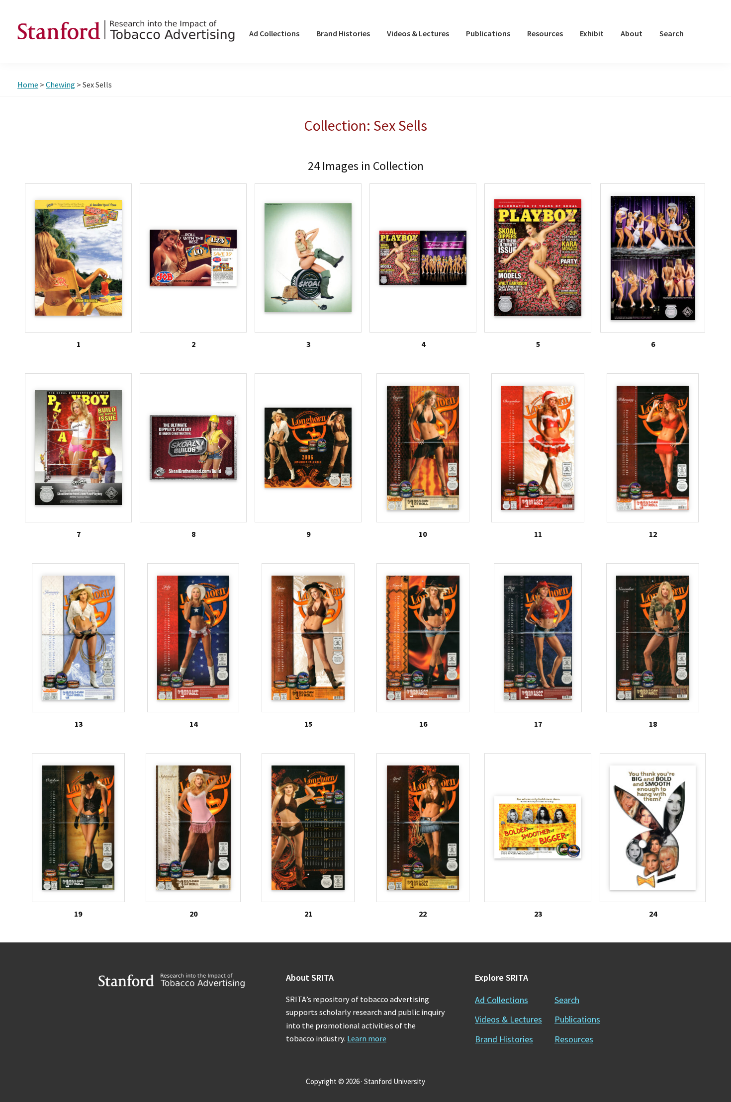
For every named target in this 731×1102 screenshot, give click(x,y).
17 (538, 724)
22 (423, 914)
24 (653, 914)
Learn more (366, 1038)
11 (538, 534)
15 (308, 724)
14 (193, 724)
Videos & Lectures (508, 1019)
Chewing (60, 84)
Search (566, 1000)
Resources (573, 1039)
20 (193, 914)
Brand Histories (504, 1039)
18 (653, 724)
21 (308, 914)
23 (538, 914)
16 (423, 724)
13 (79, 724)
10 (423, 534)
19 (78, 914)
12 (653, 534)
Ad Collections (501, 1000)
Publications (577, 1019)
